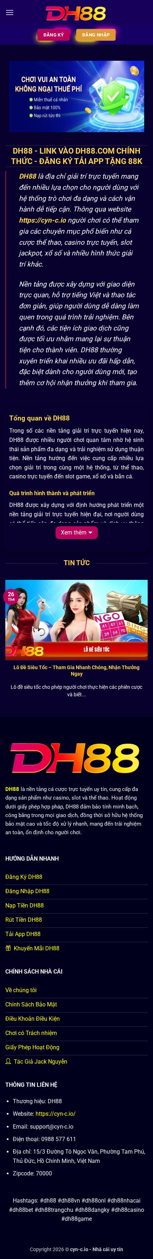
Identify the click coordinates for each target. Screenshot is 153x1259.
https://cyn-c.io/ (56, 1113)
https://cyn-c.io (42, 220)
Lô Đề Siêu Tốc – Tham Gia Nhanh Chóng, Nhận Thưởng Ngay (76, 671)
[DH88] (76, 12)
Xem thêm (73, 532)
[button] (9, 12)
